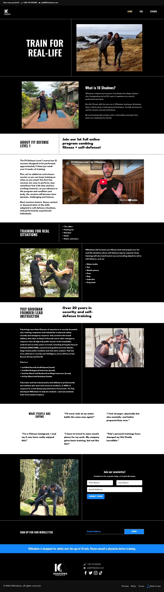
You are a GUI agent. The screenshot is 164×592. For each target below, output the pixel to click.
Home (130, 11)
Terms (141, 586)
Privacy (125, 586)
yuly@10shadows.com (49, 3)
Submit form (96, 496)
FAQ (141, 11)
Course (153, 11)
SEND (134, 531)
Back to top (155, 586)
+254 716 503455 (30, 3)
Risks (133, 586)
